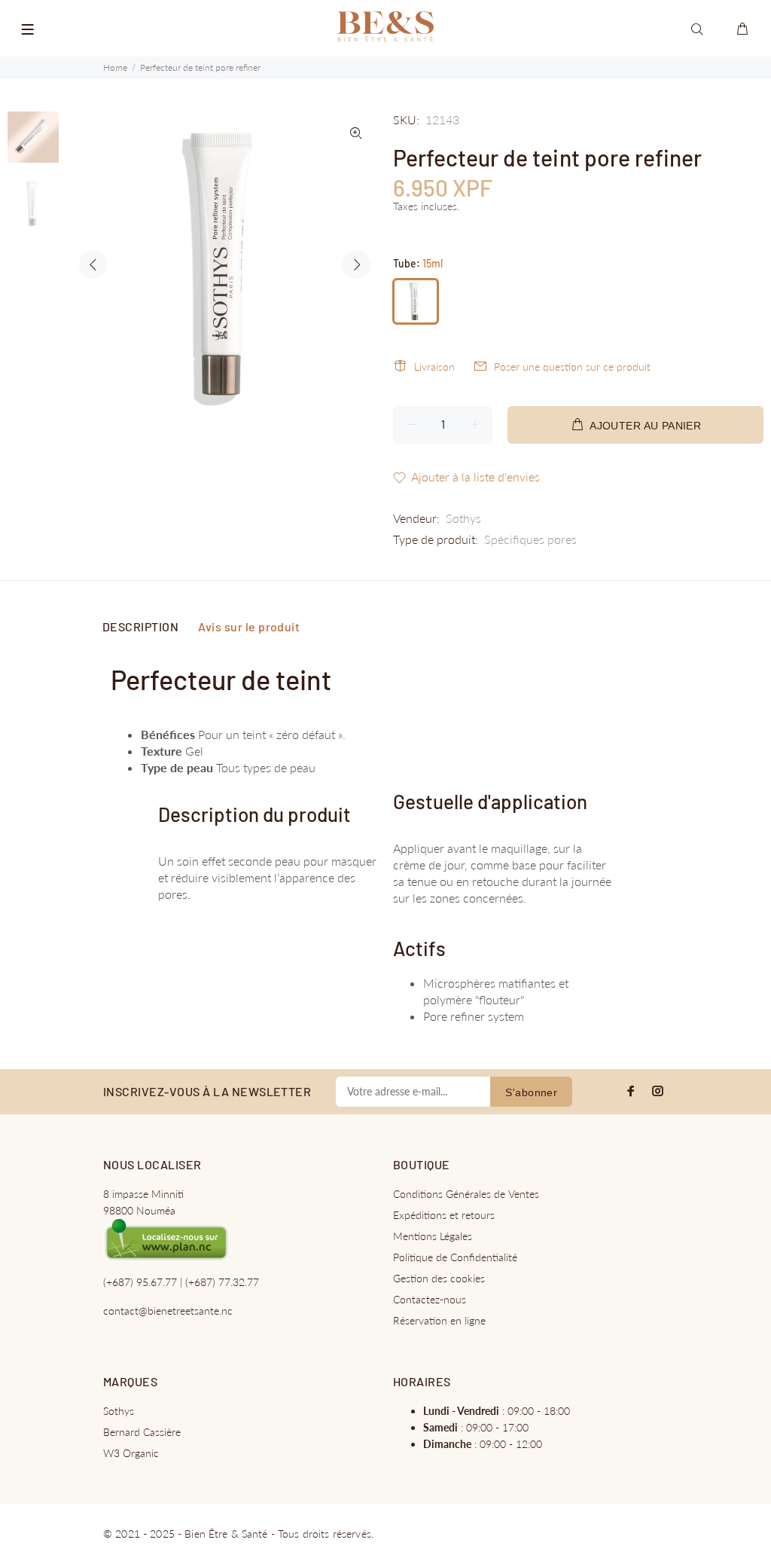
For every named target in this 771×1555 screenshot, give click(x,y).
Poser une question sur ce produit (572, 366)
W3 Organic (131, 1453)
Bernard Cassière (142, 1431)
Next (356, 264)
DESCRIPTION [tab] (140, 626)
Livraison (434, 366)
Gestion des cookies (439, 1278)
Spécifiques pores (530, 539)
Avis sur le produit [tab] (249, 626)
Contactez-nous (429, 1299)
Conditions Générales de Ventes (466, 1193)
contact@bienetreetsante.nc (168, 1310)
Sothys (463, 518)
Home (115, 67)
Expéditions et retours (444, 1214)
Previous (93, 264)
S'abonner (531, 1092)
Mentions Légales (432, 1236)
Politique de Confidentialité (455, 1257)
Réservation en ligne (439, 1320)
